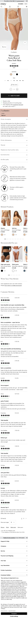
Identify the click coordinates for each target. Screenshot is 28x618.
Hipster (3, 228)
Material (3, 145)
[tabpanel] (6, 223)
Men (26, 4)
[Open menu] (26, 6)
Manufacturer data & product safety (10, 150)
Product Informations (6, 140)
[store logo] (3, 4)
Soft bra (14, 228)
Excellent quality (5, 159)
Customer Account (18, 104)
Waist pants (15, 264)
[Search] (2, 6)
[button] (14, 66)
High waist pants (5, 264)
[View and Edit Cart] (18, 6)
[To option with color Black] (17, 74)
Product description (6, 119)
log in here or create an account (13, 285)
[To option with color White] (14, 74)
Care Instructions (5, 154)
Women (20, 4)
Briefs (7, 527)
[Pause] (27, 1)
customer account (20, 1)
